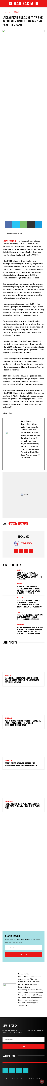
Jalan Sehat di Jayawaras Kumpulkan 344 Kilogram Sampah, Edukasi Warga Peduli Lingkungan (29, 575)
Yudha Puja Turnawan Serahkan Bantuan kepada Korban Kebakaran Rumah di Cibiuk (30, 616)
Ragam (19, 570)
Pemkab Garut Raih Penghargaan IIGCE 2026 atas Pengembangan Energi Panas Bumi (22, 806)
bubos (12, 523)
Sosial (16, 11)
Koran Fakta (26, 543)
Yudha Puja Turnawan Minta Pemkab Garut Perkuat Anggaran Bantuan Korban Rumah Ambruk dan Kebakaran (29, 603)
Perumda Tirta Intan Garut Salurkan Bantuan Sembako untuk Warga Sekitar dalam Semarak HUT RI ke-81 (28, 589)
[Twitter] (14, 465)
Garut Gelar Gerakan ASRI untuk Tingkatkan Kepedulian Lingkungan (21, 764)
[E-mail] (7, 465)
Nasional (21, 624)
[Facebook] (10, 465)
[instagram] (20, 465)
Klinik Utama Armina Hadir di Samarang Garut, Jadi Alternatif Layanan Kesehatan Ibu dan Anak (23, 723)
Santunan (23, 523)
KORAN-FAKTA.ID (9, 241)
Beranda (6, 11)
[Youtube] (17, 465)
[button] (43, 3)
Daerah (20, 584)
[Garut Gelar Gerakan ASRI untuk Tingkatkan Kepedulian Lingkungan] (23, 744)
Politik (20, 597)
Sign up (23, 955)
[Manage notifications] (42, 1081)
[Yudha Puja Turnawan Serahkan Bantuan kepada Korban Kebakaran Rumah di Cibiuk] (9, 616)
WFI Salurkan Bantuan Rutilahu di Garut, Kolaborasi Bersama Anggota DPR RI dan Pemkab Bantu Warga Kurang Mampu (30, 630)
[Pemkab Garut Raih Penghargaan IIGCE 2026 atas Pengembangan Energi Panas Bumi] (23, 785)
